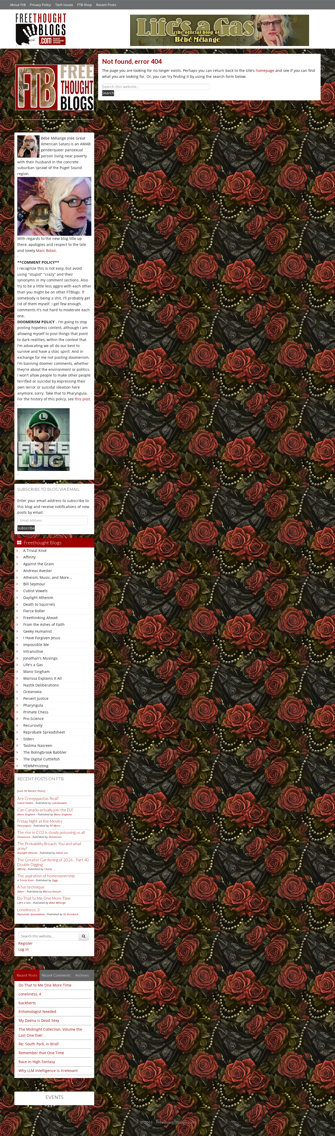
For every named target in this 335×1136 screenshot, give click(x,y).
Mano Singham (36, 671)
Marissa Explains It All (42, 678)
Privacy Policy (40, 4)
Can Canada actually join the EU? (45, 810)
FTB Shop (84, 4)
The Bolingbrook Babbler (45, 752)
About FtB (18, 4)
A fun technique (30, 887)
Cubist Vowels (35, 590)
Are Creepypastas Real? (38, 798)
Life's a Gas (33, 664)
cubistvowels (59, 803)
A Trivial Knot (35, 550)
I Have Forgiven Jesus (41, 637)
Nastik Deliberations (41, 685)
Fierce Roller (34, 610)
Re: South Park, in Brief (39, 1043)
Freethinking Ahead (40, 617)
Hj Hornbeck (70, 914)
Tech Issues (64, 4)
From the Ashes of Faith (44, 624)
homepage (265, 70)
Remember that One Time (41, 1052)
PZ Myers (55, 825)
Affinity (29, 557)
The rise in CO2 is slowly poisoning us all (51, 832)
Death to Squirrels (39, 604)
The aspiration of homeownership (46, 875)
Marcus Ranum (52, 891)
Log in (23, 949)
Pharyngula (33, 705)
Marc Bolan (46, 250)
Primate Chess (35, 712)
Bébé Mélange (57, 902)
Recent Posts (106, 4)
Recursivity (32, 725)
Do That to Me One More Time (44, 898)
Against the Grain (38, 563)
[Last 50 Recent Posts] (31, 791)
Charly (48, 869)
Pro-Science (33, 718)
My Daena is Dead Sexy (39, 1020)
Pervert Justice (35, 698)
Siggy (55, 880)
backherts (27, 1002)
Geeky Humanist (37, 631)
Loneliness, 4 (30, 993)
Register (25, 943)
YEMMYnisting (35, 765)
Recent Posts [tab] (26, 975)
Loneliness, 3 (28, 909)
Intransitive (33, 651)
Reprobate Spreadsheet (44, 732)
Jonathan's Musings (40, 658)
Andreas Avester (37, 570)
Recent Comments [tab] (56, 975)
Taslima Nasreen (37, 745)
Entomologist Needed (37, 1011)
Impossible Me (36, 644)
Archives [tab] (82, 975)
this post (82, 398)
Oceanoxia (32, 691)
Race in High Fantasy (37, 1061)
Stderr (28, 738)
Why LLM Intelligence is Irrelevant (48, 1070)
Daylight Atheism (38, 597)
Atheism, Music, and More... (47, 577)
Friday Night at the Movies (39, 821)
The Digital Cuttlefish (41, 759)
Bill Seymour (34, 583)
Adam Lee (62, 853)
